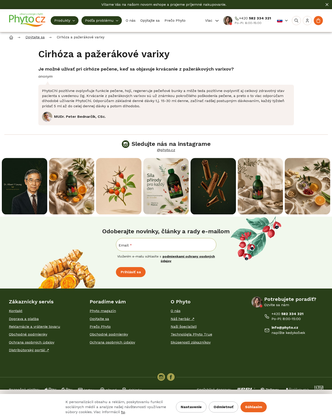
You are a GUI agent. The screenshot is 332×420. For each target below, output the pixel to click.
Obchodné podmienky (28, 334)
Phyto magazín (103, 311)
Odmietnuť (223, 407)
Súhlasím (253, 407)
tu (123, 412)
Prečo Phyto (100, 326)
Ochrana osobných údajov (31, 342)
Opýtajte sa (99, 319)
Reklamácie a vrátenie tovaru (34, 326)
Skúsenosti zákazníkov (191, 342)
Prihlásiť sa (131, 272)
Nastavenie (191, 407)
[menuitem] (64, 20)
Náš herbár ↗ (182, 319)
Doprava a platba (24, 319)
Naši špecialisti (184, 326)
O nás (175, 311)
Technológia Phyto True (191, 334)
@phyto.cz (166, 150)
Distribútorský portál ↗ (29, 350)
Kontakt (15, 311)
